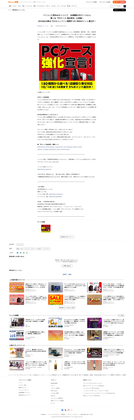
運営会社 (43, 414)
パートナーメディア (23, 390)
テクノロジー (20, 244)
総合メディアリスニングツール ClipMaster (93, 385)
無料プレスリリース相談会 (57, 400)
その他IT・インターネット (43, 248)
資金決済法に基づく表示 (87, 414)
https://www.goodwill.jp (55, 196)
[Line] (24, 253)
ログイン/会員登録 (120, 2)
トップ (9, 375)
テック (58, 6)
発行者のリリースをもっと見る (67, 307)
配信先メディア (22, 387)
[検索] (125, 6)
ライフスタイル (41, 6)
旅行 (23, 6)
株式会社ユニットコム (42, 26)
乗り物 (68, 6)
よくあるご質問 (54, 393)
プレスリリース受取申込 (57, 398)
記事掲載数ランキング (24, 392)
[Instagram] (68, 410)
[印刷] (27, 253)
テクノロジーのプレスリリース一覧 (22, 375)
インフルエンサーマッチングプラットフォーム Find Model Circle (99, 393)
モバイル (63, 6)
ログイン (53, 385)
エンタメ (14, 6)
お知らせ (53, 395)
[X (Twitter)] (20, 253)
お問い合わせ (67, 266)
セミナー (53, 403)
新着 (10, 6)
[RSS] (72, 410)
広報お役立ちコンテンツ (25, 395)
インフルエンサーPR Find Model (91, 388)
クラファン (74, 6)
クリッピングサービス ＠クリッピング (92, 383)
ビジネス (53, 6)
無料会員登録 (54, 383)
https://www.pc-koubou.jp (44, 169)
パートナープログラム (53, 414)
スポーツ (48, 6)
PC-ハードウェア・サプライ (28, 248)
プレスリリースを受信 (104, 2)
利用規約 (63, 414)
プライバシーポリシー (73, 414)
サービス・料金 (22, 385)
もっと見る (121, 315)
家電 (18, 248)
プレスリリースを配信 (91, 2)
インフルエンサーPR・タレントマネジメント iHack (95, 390)
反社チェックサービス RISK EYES (91, 395)
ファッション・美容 (31, 6)
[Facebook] (17, 253)
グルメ (19, 6)
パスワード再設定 (55, 388)
